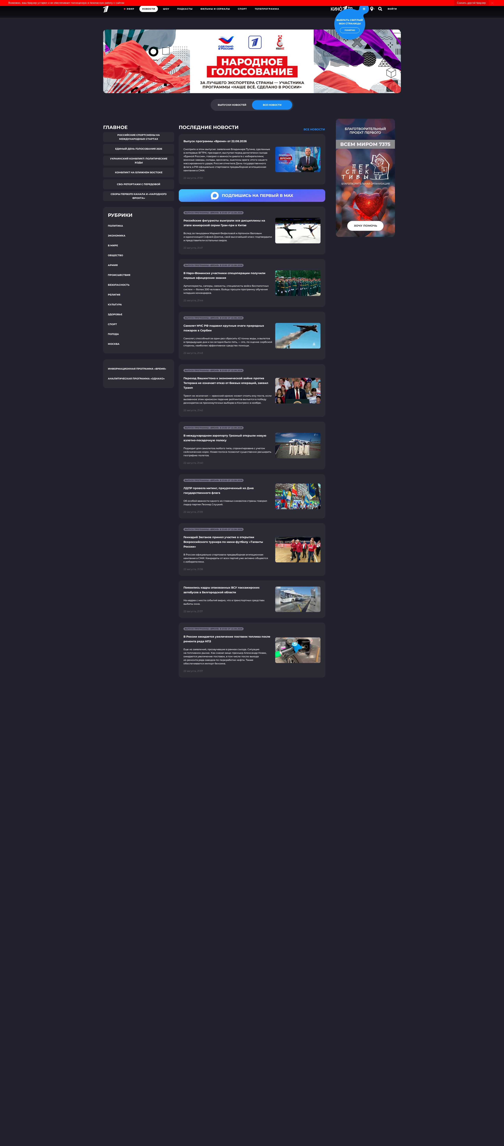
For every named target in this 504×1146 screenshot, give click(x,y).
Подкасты (185, 8)
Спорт (242, 8)
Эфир (130, 8)
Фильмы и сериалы (215, 8)
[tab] (232, 105)
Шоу (166, 8)
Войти (392, 8)
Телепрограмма (267, 8)
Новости (148, 8)
